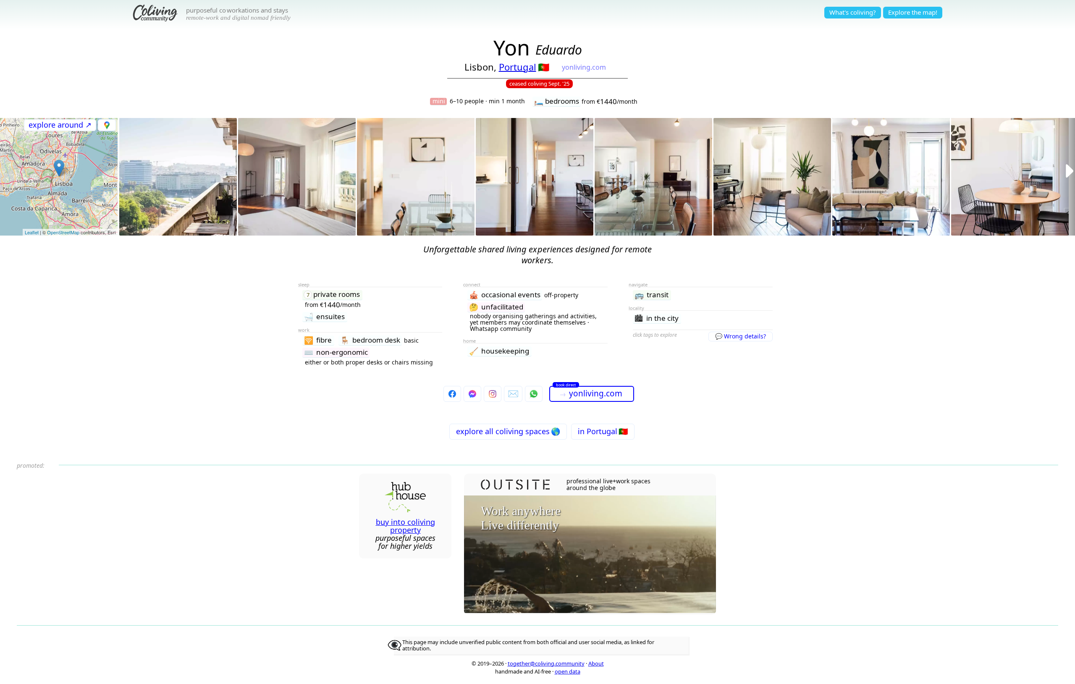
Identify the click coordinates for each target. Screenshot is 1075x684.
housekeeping (499, 351)
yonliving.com (584, 67)
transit (652, 295)
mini (439, 101)
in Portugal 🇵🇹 (603, 431)
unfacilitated (496, 307)
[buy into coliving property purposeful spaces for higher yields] (405, 509)
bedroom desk (370, 340)
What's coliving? (852, 12)
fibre (318, 340)
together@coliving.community (546, 663)
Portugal (517, 66)
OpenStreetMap (63, 232)
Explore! (912, 12)
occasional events (504, 295)
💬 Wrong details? (740, 336)
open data (567, 671)
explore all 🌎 (508, 431)
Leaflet (32, 232)
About (596, 663)
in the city (657, 318)
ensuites (324, 317)
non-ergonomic (336, 352)
